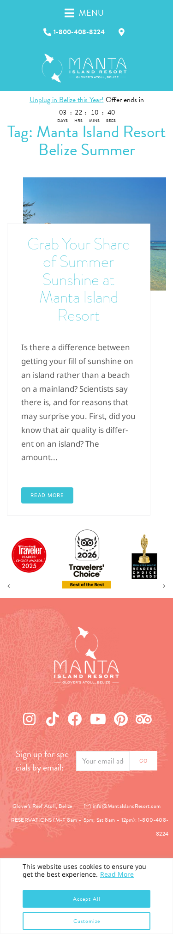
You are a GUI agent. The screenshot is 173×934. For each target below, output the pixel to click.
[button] (94, 13)
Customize (86, 921)
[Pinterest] (120, 718)
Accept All (87, 899)
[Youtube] (98, 718)
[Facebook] (75, 718)
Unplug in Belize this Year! (67, 99)
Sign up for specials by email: (44, 761)
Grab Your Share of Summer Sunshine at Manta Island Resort (78, 279)
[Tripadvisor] (143, 718)
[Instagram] (29, 718)
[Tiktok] (52, 718)
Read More (117, 874)
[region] (86, 896)
